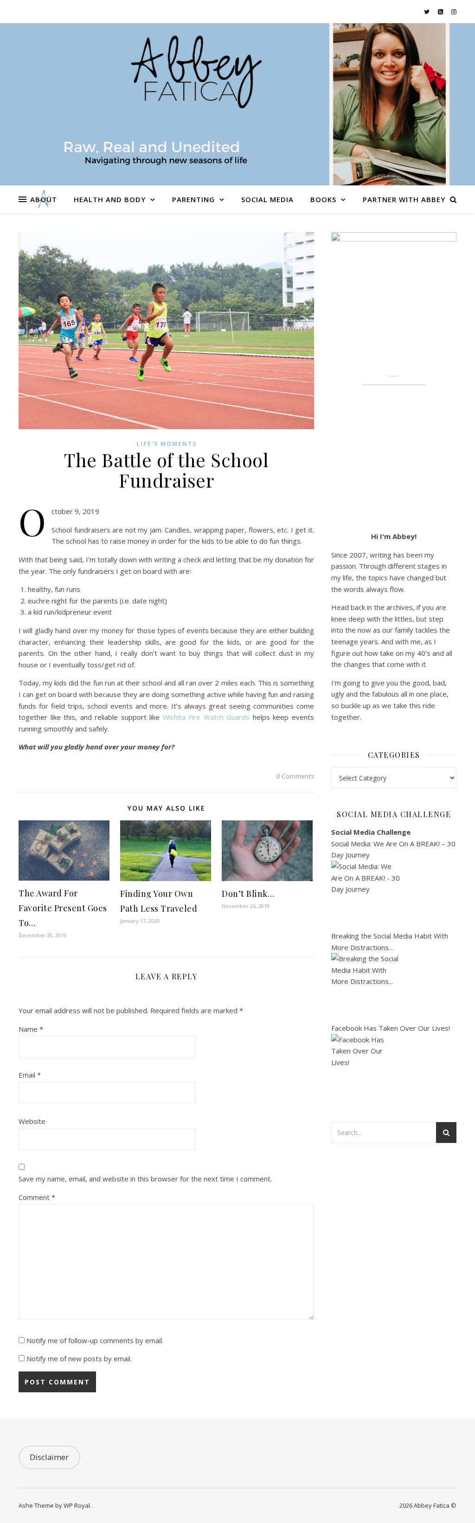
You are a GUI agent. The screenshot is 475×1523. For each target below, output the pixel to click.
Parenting (193, 199)
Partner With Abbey (404, 199)
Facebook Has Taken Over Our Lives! (390, 1028)
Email (30, 1074)
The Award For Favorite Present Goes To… (63, 908)
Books (323, 199)
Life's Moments (166, 444)
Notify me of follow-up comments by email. (94, 1340)
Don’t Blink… (248, 893)
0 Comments (295, 776)
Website (32, 1121)
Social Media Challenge (371, 832)
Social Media (267, 199)
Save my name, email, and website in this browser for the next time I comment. (145, 1178)
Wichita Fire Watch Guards (206, 717)
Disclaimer (49, 1457)
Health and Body (110, 199)
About (43, 199)
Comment (37, 1197)
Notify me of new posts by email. (79, 1358)
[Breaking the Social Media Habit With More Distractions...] (393, 987)
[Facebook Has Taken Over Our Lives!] (393, 1069)
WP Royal (77, 1505)
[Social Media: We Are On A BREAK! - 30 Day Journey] (393, 895)
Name (31, 1029)
